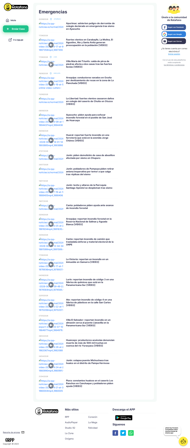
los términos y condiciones (174, 65)
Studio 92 (70, 427)
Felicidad (93, 427)
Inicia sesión (174, 54)
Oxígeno (69, 438)
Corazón (92, 417)
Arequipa (56, 73)
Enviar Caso (18, 28)
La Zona (69, 433)
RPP (67, 417)
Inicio (13, 20)
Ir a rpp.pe (18, 39)
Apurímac (57, 19)
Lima (55, 57)
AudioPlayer (71, 422)
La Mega (92, 422)
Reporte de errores (11, 432)
